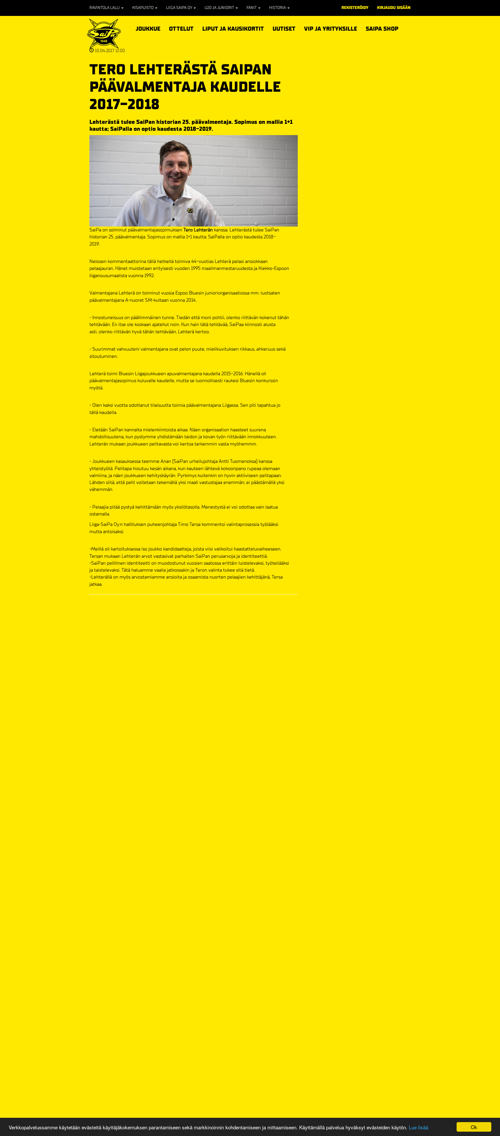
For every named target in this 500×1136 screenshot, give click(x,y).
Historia (278, 7)
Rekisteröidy (354, 7)
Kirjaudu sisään (394, 7)
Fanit (252, 7)
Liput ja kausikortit (233, 27)
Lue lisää (418, 1127)
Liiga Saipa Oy (179, 7)
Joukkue (148, 27)
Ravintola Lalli (105, 7)
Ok (474, 1127)
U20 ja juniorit (220, 7)
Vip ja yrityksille (330, 27)
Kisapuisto (143, 7)
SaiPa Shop (382, 28)
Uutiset (284, 28)
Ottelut (181, 27)
